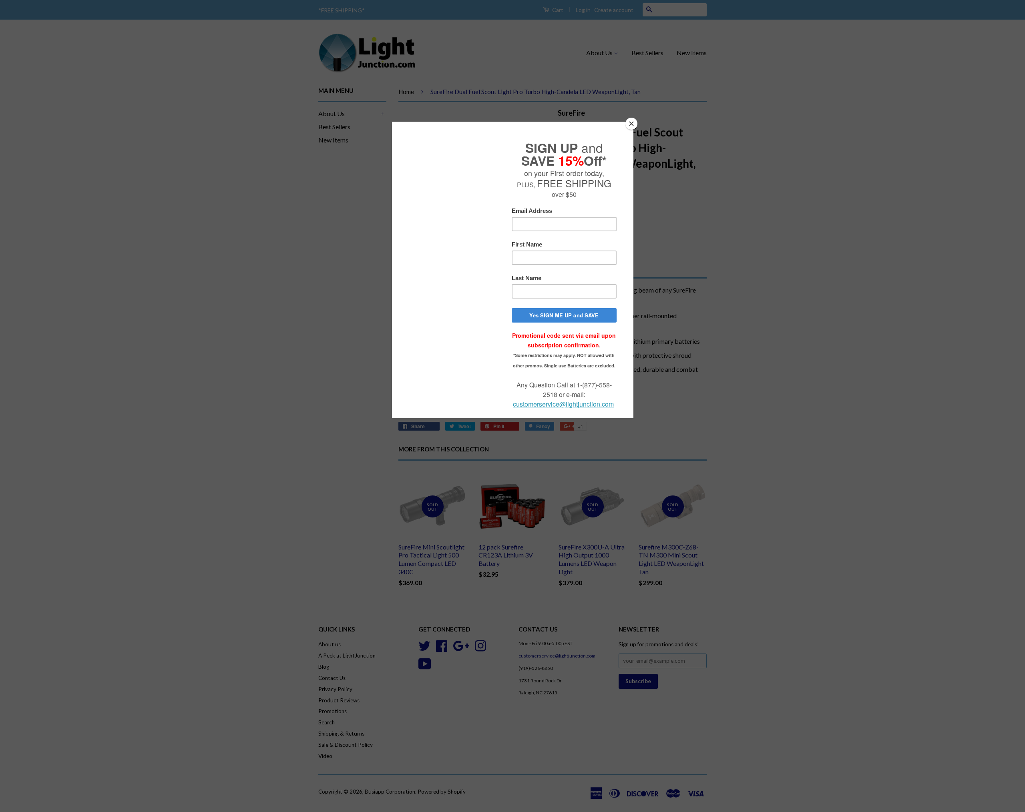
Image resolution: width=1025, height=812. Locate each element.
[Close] (631, 124)
